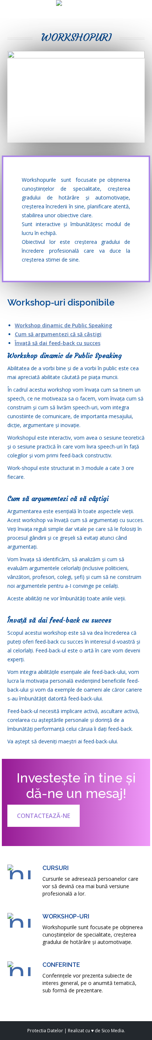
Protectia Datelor (45, 1030)
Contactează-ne (43, 816)
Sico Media (112, 1030)
